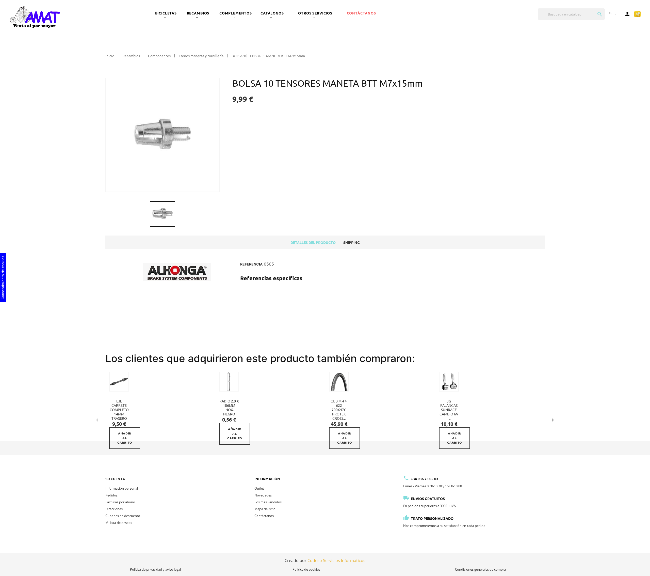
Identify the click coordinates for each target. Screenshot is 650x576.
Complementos (235, 13)
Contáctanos (361, 13)
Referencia (251, 264)
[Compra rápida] (637, 13)
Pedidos (111, 495)
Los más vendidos (268, 502)
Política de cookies (306, 569)
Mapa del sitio (264, 509)
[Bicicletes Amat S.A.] (34, 16)
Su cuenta (115, 479)
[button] (553, 419)
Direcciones (114, 509)
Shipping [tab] (351, 243)
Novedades (263, 495)
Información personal (121, 488)
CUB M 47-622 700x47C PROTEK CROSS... (339, 410)
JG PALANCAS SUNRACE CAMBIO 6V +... (449, 410)
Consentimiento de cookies (3, 277)
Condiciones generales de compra (480, 569)
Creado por (325, 560)
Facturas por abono (120, 502)
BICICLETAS (166, 13)
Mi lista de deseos (118, 522)
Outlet (259, 488)
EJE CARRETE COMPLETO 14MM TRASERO (119, 410)
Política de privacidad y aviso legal (155, 569)
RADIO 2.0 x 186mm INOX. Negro (229, 407)
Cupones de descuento (122, 515)
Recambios (198, 13)
